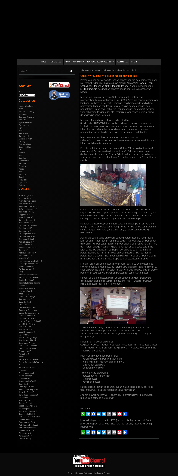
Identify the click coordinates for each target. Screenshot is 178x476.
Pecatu (21, 357)
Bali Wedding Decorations (29, 206)
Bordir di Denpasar (26, 220)
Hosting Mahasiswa (27, 288)
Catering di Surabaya (27, 225)
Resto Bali (23, 384)
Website (22, 185)
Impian (134, 62)
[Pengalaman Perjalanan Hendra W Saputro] (89, 461)
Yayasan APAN (25, 436)
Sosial (21, 177)
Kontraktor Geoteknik (27, 310)
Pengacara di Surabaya (28, 359)
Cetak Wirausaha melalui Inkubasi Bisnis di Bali (109, 75)
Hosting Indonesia (26, 283)
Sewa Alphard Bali (26, 387)
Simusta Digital (25, 403)
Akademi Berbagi (26, 106)
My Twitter (23, 335)
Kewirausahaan (25, 144)
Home (43, 62)
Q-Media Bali (24, 378)
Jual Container (25, 299)
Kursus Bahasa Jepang (28, 313)
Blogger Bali (23, 215)
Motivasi (22, 152)
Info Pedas (23, 294)
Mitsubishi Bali (24, 329)
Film (20, 128)
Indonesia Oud (24, 291)
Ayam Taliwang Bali (27, 201)
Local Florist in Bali (26, 324)
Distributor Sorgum (26, 253)
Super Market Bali (26, 414)
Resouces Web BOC (27, 381)
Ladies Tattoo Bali (26, 316)
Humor (21, 131)
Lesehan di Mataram (27, 318)
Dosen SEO (23, 258)
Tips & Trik (23, 183)
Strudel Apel (24, 409)
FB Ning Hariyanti (25, 269)
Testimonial (122, 62)
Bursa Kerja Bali (25, 223)
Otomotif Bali (24, 351)
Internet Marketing (26, 297)
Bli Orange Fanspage (27, 209)
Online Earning (24, 161)
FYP (20, 272)
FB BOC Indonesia (26, 266)
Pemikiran (23, 163)
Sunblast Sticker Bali (27, 411)
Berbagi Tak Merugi (27, 111)
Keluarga (22, 142)
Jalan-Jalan (23, 133)
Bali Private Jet (25, 204)
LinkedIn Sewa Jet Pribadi (29, 321)
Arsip (67, 62)
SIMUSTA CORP (25, 400)
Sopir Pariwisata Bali (27, 406)
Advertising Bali (25, 195)
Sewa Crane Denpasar (28, 389)
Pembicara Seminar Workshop (100, 62)
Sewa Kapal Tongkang (28, 395)
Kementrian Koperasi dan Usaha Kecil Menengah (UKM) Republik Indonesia (116, 84)
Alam (21, 109)
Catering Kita (24, 231)
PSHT (21, 172)
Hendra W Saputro (85, 70)
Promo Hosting (25, 376)
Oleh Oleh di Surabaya (28, 346)
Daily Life (22, 120)
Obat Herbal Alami (26, 343)
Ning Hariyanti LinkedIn (28, 340)
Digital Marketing (25, 122)
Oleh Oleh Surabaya (27, 348)
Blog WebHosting (26, 212)
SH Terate (23, 398)
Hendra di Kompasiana (28, 275)
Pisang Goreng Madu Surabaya (31, 362)
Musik (21, 155)
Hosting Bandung (26, 280)
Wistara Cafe (24, 433)
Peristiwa (97, 70)
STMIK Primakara (88, 88)
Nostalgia (22, 158)
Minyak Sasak (24, 327)
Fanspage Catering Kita (28, 264)
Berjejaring (23, 114)
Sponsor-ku (78, 62)
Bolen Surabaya (25, 217)
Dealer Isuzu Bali (25, 242)
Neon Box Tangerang (27, 338)
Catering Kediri (25, 228)
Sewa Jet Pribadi (26, 392)
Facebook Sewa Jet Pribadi (30, 261)
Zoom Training (25, 439)
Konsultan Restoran (27, 307)
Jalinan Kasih (24, 136)
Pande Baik (23, 354)
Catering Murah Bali (27, 234)
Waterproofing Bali (26, 422)
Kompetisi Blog (25, 147)
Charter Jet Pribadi (26, 239)
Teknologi (23, 180)
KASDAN (22, 305)
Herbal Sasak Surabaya (28, 277)
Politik (21, 169)
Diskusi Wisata (24, 245)
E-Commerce (24, 125)
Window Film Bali (25, 430)
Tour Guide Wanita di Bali (29, 417)
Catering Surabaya (26, 236)
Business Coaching (26, 117)
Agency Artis (24, 198)
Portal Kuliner (24, 368)
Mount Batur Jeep (26, 332)
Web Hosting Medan (27, 428)
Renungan (23, 174)
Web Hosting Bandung (28, 425)
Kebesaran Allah (25, 139)
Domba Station (25, 256)
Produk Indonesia (26, 373)
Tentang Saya (56, 62)
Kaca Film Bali (24, 302)
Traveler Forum (25, 419)
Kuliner (21, 150)
